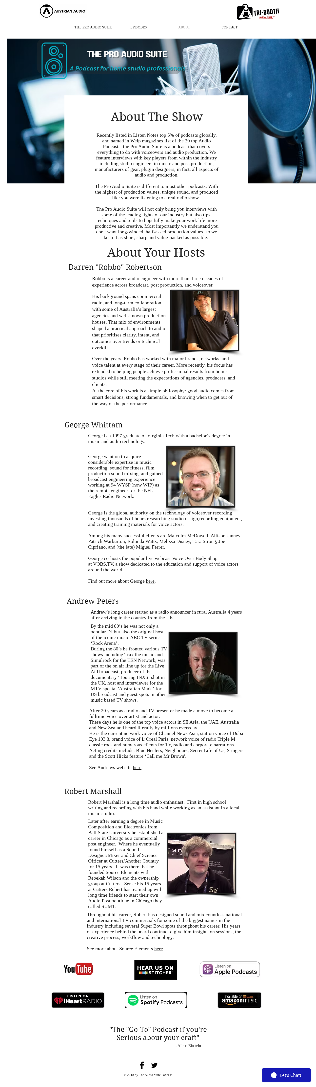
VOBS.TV (103, 564)
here (150, 581)
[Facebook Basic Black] (142, 1065)
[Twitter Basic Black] (154, 1065)
